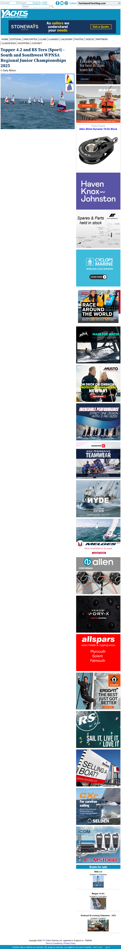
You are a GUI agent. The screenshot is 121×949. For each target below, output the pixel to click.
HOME (4, 39)
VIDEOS (89, 39)
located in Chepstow (98, 873)
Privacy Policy (69, 943)
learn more (97, 947)
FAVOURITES (30, 39)
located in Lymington (98, 895)
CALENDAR (66, 39)
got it (108, 947)
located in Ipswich (98, 917)
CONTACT (37, 43)
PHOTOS (79, 39)
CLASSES (53, 39)
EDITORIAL (16, 39)
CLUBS (42, 39)
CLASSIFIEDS (9, 43)
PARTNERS (102, 39)
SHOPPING (24, 43)
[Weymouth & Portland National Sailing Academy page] (69, 91)
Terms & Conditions (54, 943)
